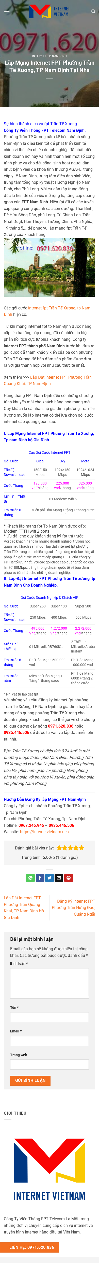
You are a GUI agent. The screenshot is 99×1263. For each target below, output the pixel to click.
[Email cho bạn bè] (59, 878)
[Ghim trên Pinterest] (68, 878)
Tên (14, 1007)
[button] (59, 848)
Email (16, 1031)
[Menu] (7, 11)
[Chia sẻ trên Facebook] (40, 878)
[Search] (93, 11)
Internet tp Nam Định (49, 56)
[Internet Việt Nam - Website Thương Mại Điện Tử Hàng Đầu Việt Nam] (49, 11)
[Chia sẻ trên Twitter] (49, 878)
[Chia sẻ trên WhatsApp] (30, 878)
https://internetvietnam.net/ (45, 831)
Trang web (18, 1055)
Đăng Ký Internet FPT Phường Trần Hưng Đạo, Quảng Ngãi (73, 908)
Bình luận (19, 963)
